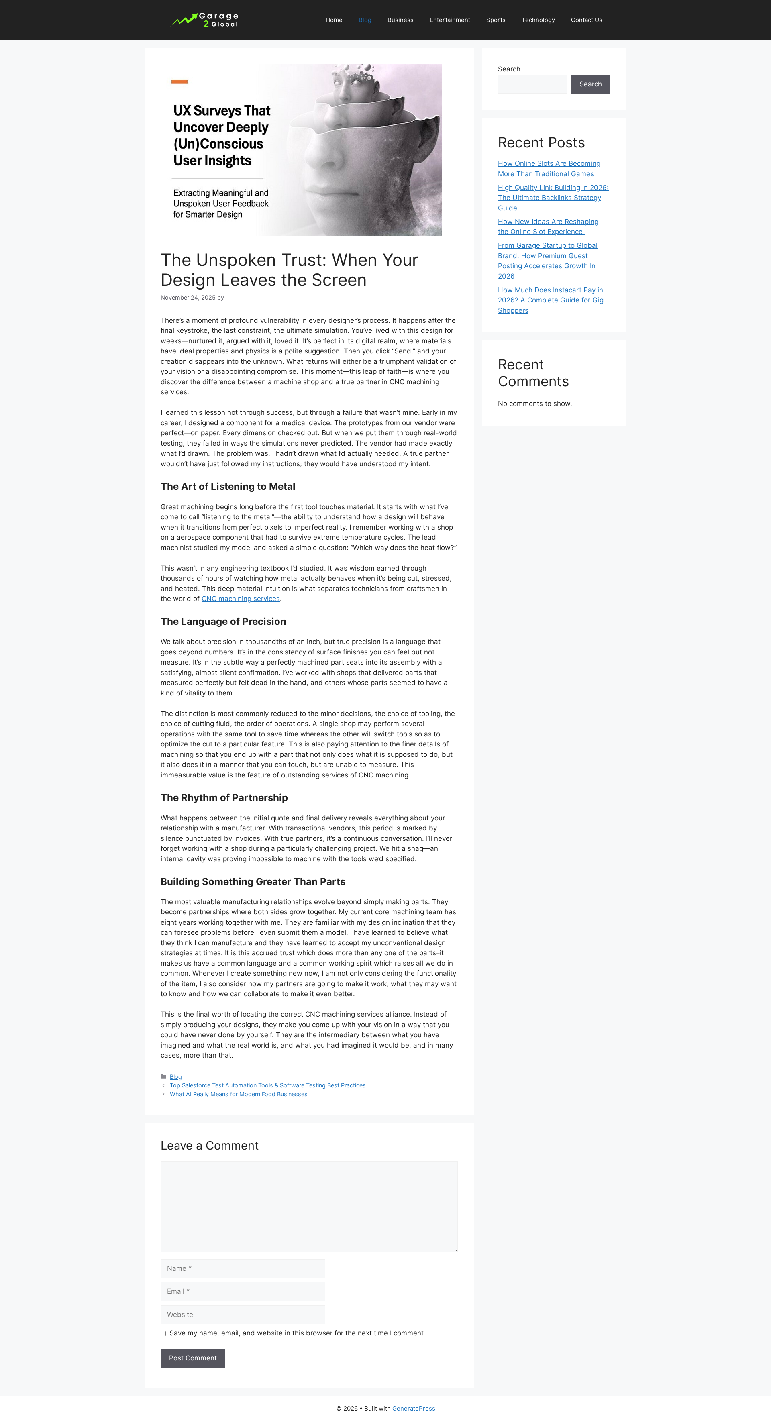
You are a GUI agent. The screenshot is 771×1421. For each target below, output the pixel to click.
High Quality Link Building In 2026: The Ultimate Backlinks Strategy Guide (553, 197)
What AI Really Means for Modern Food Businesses (239, 1094)
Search (509, 69)
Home (334, 20)
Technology (538, 20)
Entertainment (450, 20)
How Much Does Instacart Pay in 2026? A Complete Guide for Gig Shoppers (551, 300)
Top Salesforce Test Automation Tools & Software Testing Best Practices (268, 1085)
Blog (365, 20)
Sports (496, 20)
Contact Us (586, 20)
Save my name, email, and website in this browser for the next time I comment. (297, 1333)
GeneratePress (413, 1408)
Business (401, 20)
